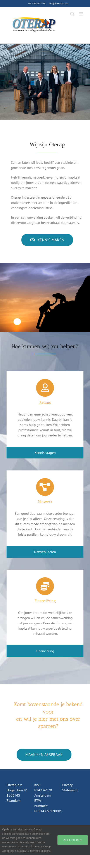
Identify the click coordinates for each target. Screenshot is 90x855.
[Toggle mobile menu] (81, 14)
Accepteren (72, 840)
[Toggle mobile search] (72, 14)
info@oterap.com (58, 3)
